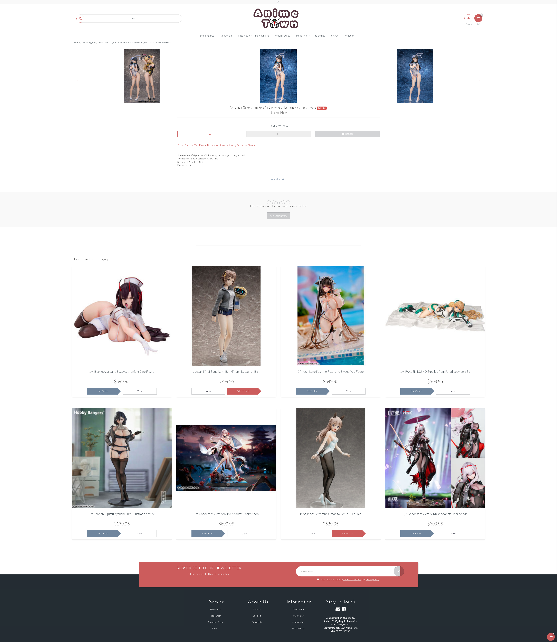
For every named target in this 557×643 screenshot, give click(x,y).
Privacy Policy (372, 579)
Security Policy (298, 628)
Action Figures (282, 35)
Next (479, 78)
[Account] (468, 21)
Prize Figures (245, 35)
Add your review (278, 215)
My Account (215, 609)
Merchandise (262, 35)
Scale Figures (207, 35)
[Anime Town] (276, 18)
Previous (78, 78)
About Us (257, 609)
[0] (551, 639)
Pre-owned (319, 35)
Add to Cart (243, 391)
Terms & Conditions (352, 579)
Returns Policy (298, 622)
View (139, 391)
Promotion (348, 35)
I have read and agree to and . (349, 579)
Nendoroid (226, 35)
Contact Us (257, 622)
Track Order (215, 615)
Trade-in (215, 628)
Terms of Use (298, 609)
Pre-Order (334, 35)
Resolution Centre (215, 622)
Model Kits (302, 35)
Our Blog (257, 615)
